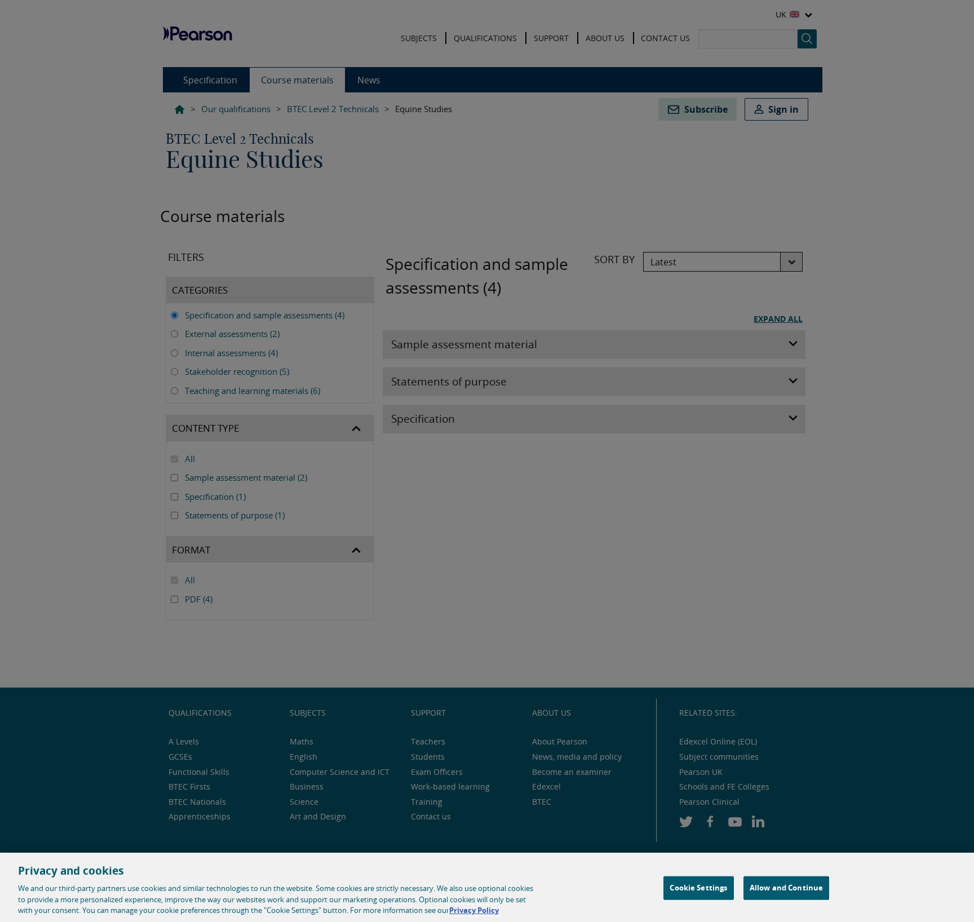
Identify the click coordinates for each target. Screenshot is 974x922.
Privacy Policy (474, 910)
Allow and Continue (786, 888)
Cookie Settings (698, 888)
